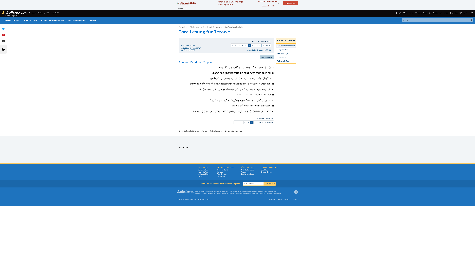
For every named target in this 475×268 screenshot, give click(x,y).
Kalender (220, 172)
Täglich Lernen (222, 174)
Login (400, 13)
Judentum (248, 193)
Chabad (218, 191)
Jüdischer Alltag (11, 20)
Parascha (183, 27)
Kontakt (294, 200)
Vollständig (266, 45)
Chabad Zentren (266, 172)
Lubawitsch (225, 191)
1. (232, 45)
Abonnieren (221, 176)
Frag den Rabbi (422, 13)
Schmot (209, 27)
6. (249, 45)
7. (252, 45)
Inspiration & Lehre (77, 20)
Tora (243, 193)
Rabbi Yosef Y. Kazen (227, 193)
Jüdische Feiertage (247, 170)
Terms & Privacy (283, 200)
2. (236, 45)
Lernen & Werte (30, 20)
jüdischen (262, 193)
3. (239, 45)
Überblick (264, 170)
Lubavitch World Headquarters (267, 191)
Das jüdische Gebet (247, 174)
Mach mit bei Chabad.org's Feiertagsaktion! (230, 3)
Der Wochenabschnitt (234, 27)
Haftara (257, 45)
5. (246, 45)
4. (242, 45)
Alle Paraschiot (196, 27)
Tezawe (218, 27)
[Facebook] (296, 192)
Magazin (200, 176)
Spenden (454, 13)
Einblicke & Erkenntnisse (52, 20)
